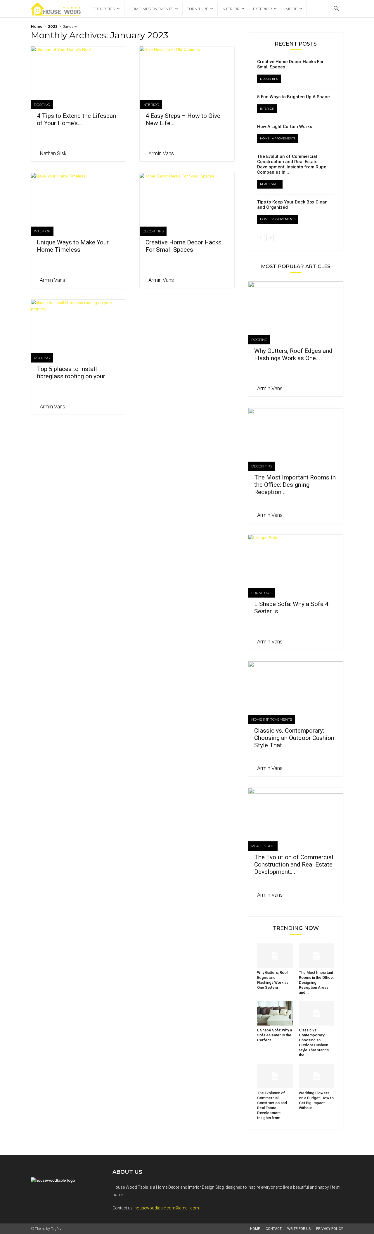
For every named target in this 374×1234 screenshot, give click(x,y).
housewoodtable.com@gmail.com (166, 1208)
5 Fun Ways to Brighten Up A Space (293, 96)
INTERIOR (231, 8)
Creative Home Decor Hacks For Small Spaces (183, 246)
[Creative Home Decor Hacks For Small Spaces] (187, 196)
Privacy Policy (329, 1229)
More (291, 8)
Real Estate (270, 184)
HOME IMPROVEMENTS (151, 8)
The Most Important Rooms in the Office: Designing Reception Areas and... (316, 982)
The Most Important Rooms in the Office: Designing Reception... (295, 485)
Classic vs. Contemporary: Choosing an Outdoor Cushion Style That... (294, 738)
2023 (53, 26)
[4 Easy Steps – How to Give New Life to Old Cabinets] (187, 69)
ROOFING (42, 104)
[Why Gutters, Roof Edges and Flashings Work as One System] (295, 305)
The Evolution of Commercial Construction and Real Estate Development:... (293, 864)
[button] (336, 9)
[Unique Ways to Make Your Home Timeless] (78, 196)
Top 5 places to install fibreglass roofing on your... (73, 372)
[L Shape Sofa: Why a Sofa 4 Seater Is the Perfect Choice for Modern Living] (295, 558)
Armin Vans (161, 153)
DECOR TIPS (103, 8)
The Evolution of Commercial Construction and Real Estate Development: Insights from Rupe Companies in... (291, 164)
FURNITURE (197, 8)
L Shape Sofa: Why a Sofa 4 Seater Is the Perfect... (274, 1035)
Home (36, 26)
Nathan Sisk (53, 153)
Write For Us (299, 1229)
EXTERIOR (262, 8)
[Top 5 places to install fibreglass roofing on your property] (78, 323)
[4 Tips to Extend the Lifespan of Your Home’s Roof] (78, 69)
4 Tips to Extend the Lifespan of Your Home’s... (76, 119)
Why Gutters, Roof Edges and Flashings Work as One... (293, 354)
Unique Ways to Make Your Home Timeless (73, 246)
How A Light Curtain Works (284, 126)
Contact (274, 1229)
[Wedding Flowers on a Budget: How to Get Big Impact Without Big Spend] (317, 1076)
